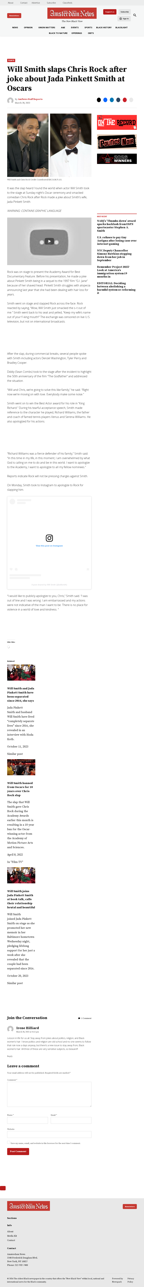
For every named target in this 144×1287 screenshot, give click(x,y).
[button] (72, 643)
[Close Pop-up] (122, 623)
